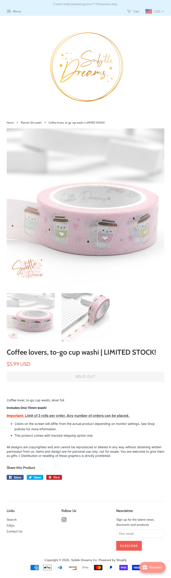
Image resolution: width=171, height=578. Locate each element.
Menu (16, 11)
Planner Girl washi (31, 122)
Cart (136, 11)
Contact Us (14, 531)
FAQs (10, 525)
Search (12, 519)
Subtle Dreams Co (84, 560)
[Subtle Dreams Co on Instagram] (63, 520)
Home (10, 122)
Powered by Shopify (113, 560)
